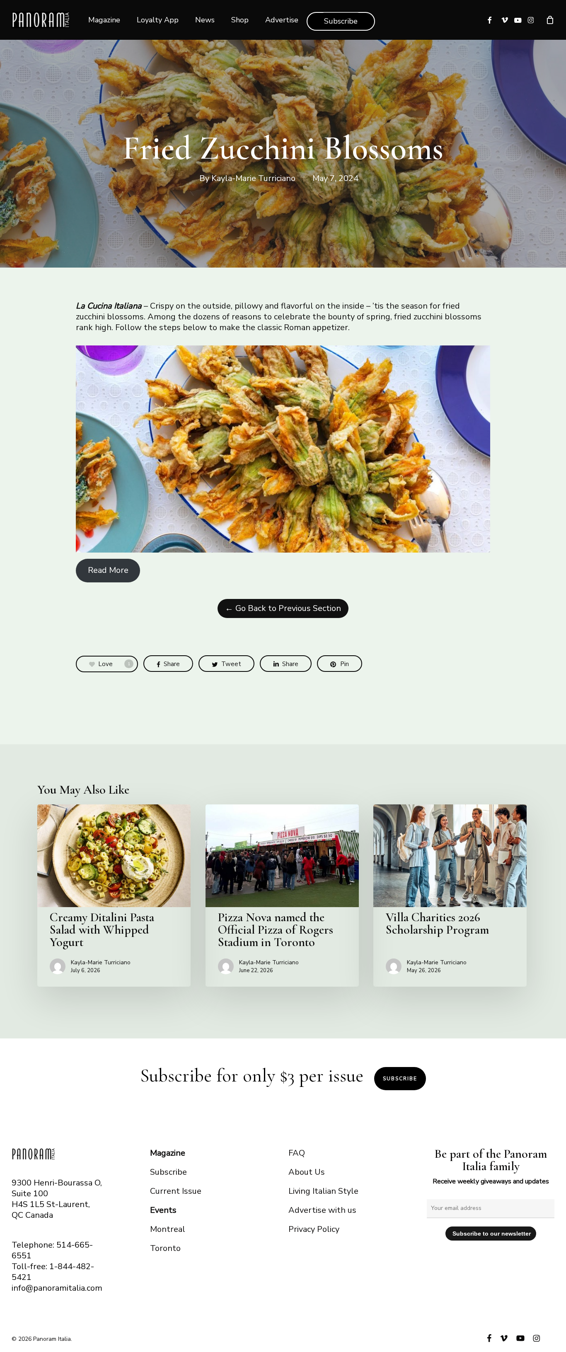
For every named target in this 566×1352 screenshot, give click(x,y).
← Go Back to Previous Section (283, 608)
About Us (306, 1172)
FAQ (296, 1153)
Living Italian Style (323, 1191)
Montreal (167, 1229)
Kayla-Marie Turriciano (253, 178)
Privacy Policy (313, 1229)
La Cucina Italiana (109, 305)
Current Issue (175, 1191)
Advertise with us (322, 1210)
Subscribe (400, 1078)
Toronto (165, 1248)
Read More (108, 570)
